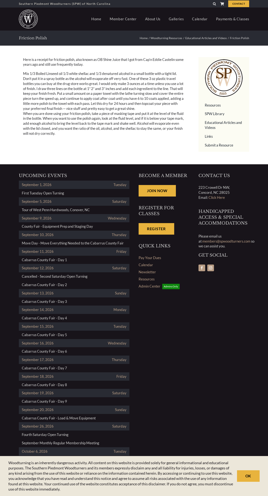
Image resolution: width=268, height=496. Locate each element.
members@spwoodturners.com (226, 241)
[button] (214, 3)
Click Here (217, 197)
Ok (248, 476)
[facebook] (201, 268)
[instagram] (210, 268)
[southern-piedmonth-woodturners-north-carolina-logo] (28, 11)
